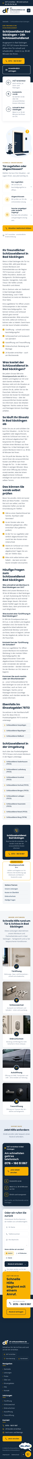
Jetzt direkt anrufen (15, 1171)
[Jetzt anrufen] (28, 1454)
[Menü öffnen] (28, 10)
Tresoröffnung (9, 1415)
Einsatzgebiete (9, 1383)
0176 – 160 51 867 (15, 61)
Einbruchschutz (10, 896)
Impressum (6, 1455)
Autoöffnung (8, 1412)
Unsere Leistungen (11, 889)
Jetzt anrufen (13, 1439)
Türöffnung (8, 1401)
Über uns (7, 1380)
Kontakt (6, 1391)
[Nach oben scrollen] (23, 1455)
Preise (6, 1376)
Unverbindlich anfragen (14, 69)
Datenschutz (15, 1455)
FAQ (5, 1387)
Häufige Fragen (10, 900)
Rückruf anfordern (17, 1264)
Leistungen (8, 1373)
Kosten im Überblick (12, 892)
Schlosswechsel (9, 1405)
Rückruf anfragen (16, 1312)
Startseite (5, 21)
